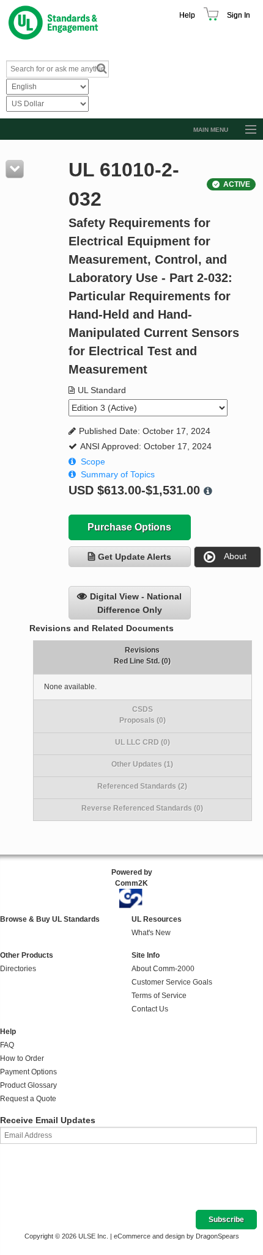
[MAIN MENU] (245, 130)
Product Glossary (28, 1085)
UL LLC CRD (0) (142, 742)
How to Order (22, 1058)
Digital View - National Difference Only (136, 603)
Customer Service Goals (172, 982)
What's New (151, 932)
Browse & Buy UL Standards (50, 919)
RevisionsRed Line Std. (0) (142, 655)
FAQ (7, 1045)
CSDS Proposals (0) (142, 715)
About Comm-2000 (163, 968)
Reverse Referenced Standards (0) (142, 808)
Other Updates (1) (142, 764)
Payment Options (28, 1072)
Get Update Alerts (134, 557)
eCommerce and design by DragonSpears (176, 1236)
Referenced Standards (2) (142, 786)
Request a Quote (28, 1098)
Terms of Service (159, 995)
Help (187, 15)
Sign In (238, 15)
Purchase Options (129, 527)
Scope (93, 461)
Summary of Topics (118, 474)
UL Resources (157, 919)
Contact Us (150, 1009)
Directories (18, 968)
